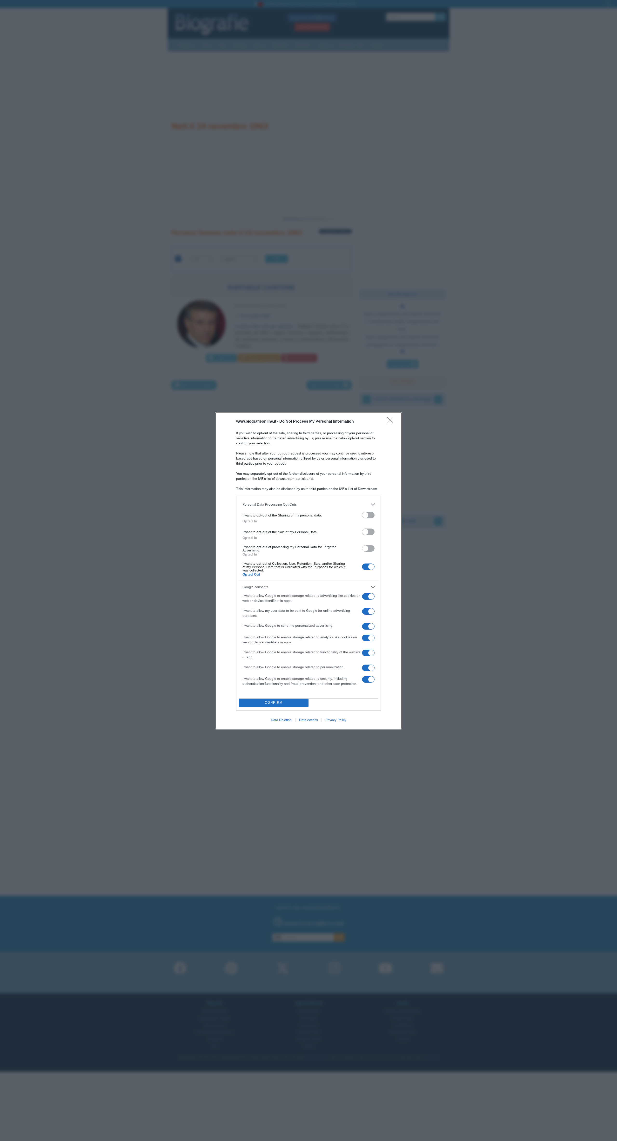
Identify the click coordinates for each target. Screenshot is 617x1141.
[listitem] (308, 504)
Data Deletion (281, 720)
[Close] (391, 421)
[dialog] (308, 570)
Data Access (308, 720)
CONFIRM (274, 702)
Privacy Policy (335, 720)
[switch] (368, 515)
